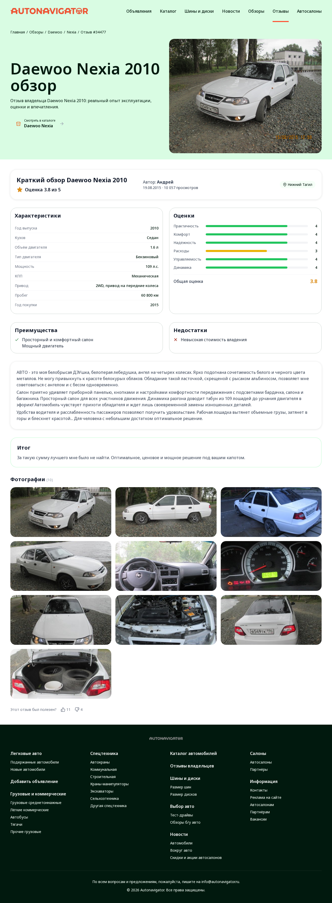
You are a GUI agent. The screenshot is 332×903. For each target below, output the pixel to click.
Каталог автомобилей (193, 753)
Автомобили (181, 843)
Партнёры (259, 769)
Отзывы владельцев (192, 766)
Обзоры (36, 32)
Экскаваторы (101, 791)
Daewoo (55, 32)
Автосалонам (262, 804)
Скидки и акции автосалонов (196, 857)
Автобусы (19, 817)
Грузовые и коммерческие (38, 794)
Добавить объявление (34, 781)
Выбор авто (182, 806)
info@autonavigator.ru (220, 881)
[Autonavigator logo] (49, 11)
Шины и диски (185, 778)
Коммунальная (103, 769)
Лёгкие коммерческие (29, 809)
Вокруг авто (181, 850)
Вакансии (258, 819)
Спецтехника (104, 753)
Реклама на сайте (265, 797)
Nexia (71, 32)
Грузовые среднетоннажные (35, 802)
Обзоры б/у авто (185, 822)
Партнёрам (260, 811)
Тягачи (16, 824)
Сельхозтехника (104, 798)
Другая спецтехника (108, 805)
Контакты (258, 790)
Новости (179, 834)
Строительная (103, 776)
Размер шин (180, 787)
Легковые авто (26, 753)
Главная (17, 32)
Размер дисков (183, 794)
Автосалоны (261, 762)
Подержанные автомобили (34, 762)
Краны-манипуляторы (109, 783)
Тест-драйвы (181, 815)
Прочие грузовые (25, 831)
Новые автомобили (27, 769)
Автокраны (100, 762)
